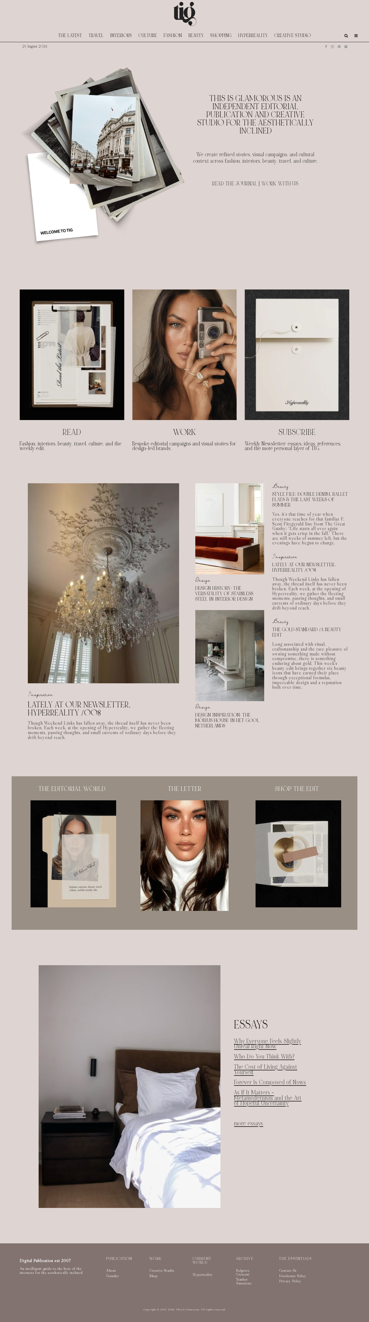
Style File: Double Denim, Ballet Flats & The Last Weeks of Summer (310, 500)
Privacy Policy (290, 1281)
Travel (96, 35)
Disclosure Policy (292, 1276)
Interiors (121, 35)
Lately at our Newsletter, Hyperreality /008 (79, 709)
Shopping (221, 35)
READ (72, 432)
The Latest (70, 35)
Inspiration (40, 694)
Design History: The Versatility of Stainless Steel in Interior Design (224, 594)
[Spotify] (346, 46)
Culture (148, 35)
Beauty (196, 35)
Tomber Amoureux (244, 1281)
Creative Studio (292, 35)
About (111, 1270)
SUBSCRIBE (297, 432)
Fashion (173, 35)
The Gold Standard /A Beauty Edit (306, 632)
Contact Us (288, 1270)
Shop (153, 1276)
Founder (112, 1276)
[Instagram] (332, 46)
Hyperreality (253, 35)
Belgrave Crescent (243, 1272)
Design (202, 580)
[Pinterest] (339, 46)
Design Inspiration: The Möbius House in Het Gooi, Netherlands (227, 720)
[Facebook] (326, 46)
